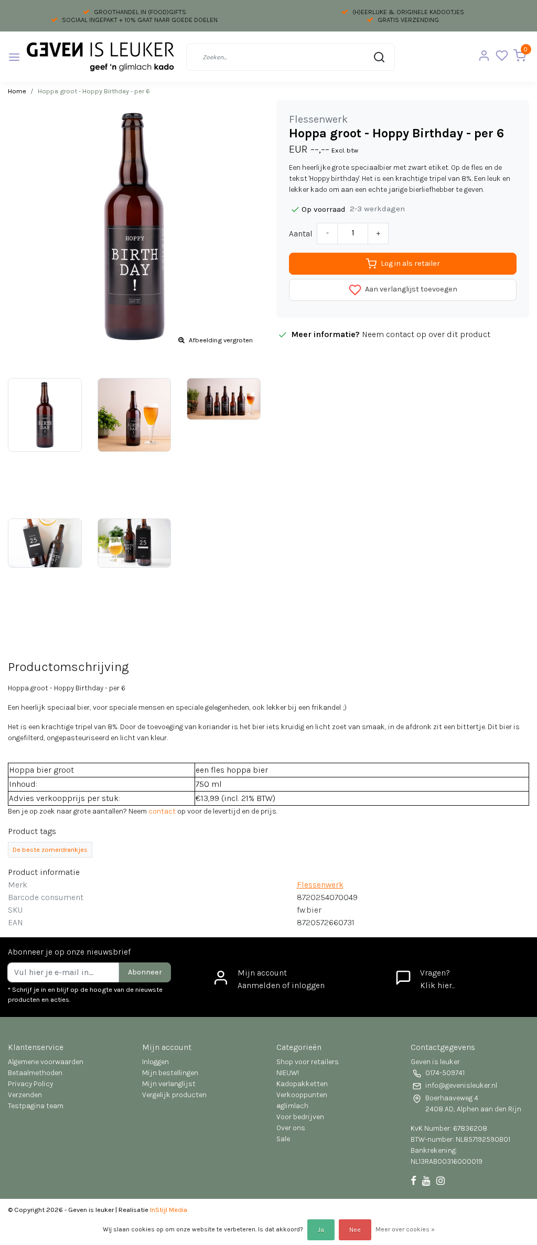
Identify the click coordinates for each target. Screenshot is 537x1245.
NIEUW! (287, 1072)
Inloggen (155, 1061)
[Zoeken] (379, 57)
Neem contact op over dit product (426, 334)
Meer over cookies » (405, 1229)
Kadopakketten (302, 1083)
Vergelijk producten (174, 1094)
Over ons (290, 1127)
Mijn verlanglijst (169, 1083)
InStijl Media (167, 1210)
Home (17, 91)
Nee (355, 1229)
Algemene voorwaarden (45, 1061)
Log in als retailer (410, 263)
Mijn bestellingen (170, 1072)
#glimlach (292, 1105)
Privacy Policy (30, 1083)
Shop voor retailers (307, 1061)
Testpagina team (35, 1105)
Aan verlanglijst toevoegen (410, 289)
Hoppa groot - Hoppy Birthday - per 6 (94, 91)
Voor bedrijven (300, 1116)
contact (162, 811)
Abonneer (145, 972)
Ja (321, 1229)
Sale (283, 1138)
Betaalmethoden (35, 1072)
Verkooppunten (301, 1094)
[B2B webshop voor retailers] (100, 57)
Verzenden (25, 1094)
